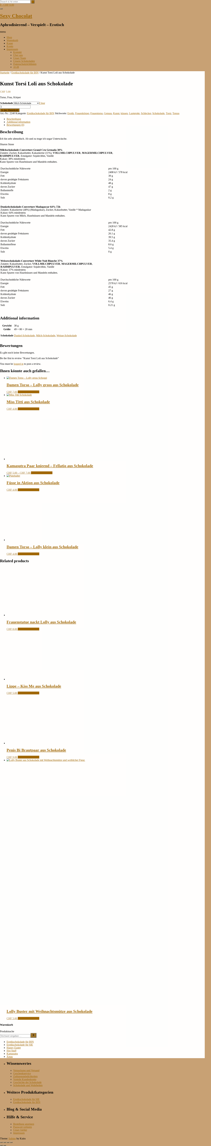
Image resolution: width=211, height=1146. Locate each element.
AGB (16, 67)
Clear (42, 103)
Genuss (108, 113)
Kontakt (17, 52)
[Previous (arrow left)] (1, 1145)
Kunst (116, 113)
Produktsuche (7, 1031)
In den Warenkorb (9, 110)
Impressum (12, 49)
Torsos (175, 113)
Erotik (70, 113)
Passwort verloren (22, 1127)
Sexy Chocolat (16, 16)
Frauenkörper (82, 113)
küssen (124, 113)
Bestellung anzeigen (23, 1124)
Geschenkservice (22, 1073)
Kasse (10, 43)
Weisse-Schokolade (67, 335)
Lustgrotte (134, 113)
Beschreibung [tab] (14, 119)
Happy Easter (14, 1047)
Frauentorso (96, 113)
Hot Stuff (11, 1050)
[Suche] (33, 1035)
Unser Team (19, 58)
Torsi (168, 113)
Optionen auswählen (28, 391)
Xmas (10, 1056)
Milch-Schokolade (45, 335)
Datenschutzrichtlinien (24, 64)
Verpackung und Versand (26, 1070)
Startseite (4, 72)
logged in (18, 363)
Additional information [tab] (18, 121)
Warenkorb (12, 40)
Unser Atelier (20, 1130)
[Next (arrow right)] (4, 1145)
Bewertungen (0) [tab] (15, 124)
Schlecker (146, 113)
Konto (10, 46)
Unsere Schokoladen (24, 61)
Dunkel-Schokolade (24, 335)
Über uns (18, 55)
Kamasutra (12, 1053)
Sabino (12, 1138)
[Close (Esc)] (11, 1142)
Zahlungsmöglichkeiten (25, 1076)
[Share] (8, 1142)
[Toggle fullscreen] (4, 1142)
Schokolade (6, 103)
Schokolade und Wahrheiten (28, 1085)
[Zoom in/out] (1, 1142)
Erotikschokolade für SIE (20, 1044)
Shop (9, 37)
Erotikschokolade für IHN (25, 72)
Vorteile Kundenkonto (24, 1079)
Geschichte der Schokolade (27, 1082)
